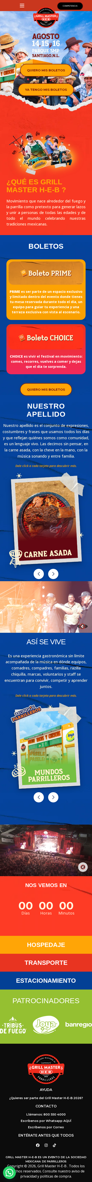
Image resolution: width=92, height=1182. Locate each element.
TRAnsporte (46, 962)
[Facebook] (37, 1145)
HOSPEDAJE (46, 944)
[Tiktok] (54, 1145)
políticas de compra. (56, 1176)
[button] (39, 574)
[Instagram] (46, 1145)
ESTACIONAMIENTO (46, 980)
